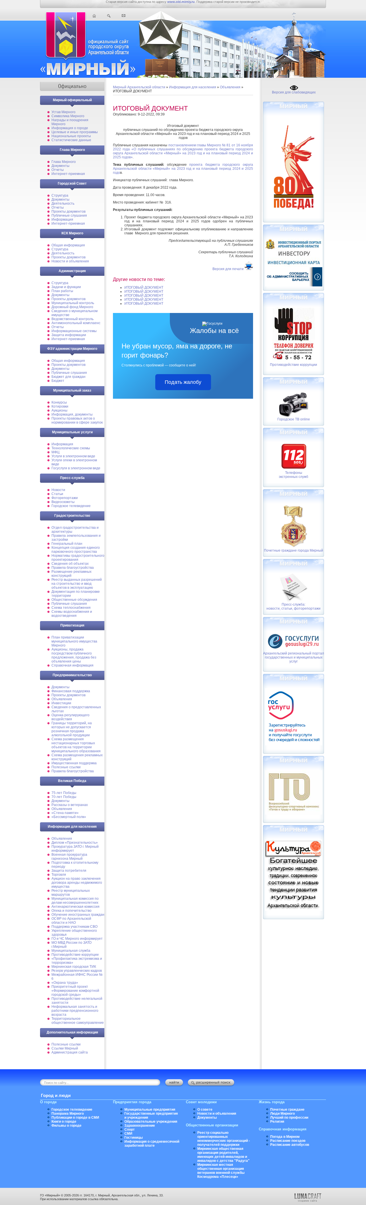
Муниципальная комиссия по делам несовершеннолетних (75, 901)
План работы (62, 291)
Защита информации (68, 335)
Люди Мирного (282, 1114)
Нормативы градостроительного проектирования (77, 558)
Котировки (59, 406)
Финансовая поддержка (70, 691)
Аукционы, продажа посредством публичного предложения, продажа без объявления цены (73, 655)
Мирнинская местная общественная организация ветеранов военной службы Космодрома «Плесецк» (220, 1171)
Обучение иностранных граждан (77, 915)
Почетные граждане (287, 1110)
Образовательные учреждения (150, 1122)
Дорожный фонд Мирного (72, 307)
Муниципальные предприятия (149, 1110)
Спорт (129, 1130)
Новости (58, 490)
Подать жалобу (183, 382)
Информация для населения (192, 87)
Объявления (61, 699)
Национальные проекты (71, 136)
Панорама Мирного (67, 1114)
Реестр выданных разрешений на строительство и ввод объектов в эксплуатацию (76, 584)
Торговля (58, 875)
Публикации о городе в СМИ (75, 1118)
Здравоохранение (139, 1126)
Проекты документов (68, 212)
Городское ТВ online (293, 419)
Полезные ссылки (66, 767)
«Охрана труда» (64, 983)
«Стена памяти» (65, 813)
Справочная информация (72, 665)
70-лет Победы (63, 797)
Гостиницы (133, 1138)
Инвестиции (61, 703)
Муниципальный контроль (72, 303)
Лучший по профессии (289, 1118)
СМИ (128, 1134)
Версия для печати (228, 269)
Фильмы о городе (66, 1126)
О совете (204, 1110)
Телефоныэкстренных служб (293, 475)
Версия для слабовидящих (294, 92)
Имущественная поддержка (74, 763)
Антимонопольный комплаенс (75, 323)
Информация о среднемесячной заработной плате (151, 1144)
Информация (62, 220)
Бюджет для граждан (68, 377)
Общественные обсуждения (74, 600)
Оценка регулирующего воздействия (70, 717)
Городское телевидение (71, 506)
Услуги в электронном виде (73, 456)
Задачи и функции (66, 287)
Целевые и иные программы (74, 132)
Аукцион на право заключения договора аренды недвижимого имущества (76, 883)
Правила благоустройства (72, 568)
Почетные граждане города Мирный (293, 550)
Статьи (57, 494)
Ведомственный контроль (72, 319)
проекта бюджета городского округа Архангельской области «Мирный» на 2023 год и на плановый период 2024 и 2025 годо (183, 169)
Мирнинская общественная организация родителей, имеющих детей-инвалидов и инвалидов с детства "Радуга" (223, 1155)
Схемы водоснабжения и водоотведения (71, 614)
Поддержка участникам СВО (74, 927)
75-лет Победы (63, 793)
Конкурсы (59, 402)
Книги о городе (63, 1122)
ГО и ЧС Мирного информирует (77, 939)
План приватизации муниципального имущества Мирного (74, 641)
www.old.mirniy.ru (181, 1)
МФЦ (55, 452)
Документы (60, 166)
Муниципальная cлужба (70, 951)
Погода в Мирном (285, 1137)
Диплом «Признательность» (74, 843)
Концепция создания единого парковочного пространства (75, 550)
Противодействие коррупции (75, 955)
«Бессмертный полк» (68, 817)
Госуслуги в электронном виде (75, 468)
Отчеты (57, 170)
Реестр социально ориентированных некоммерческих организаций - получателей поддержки (223, 1139)
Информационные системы (74, 331)
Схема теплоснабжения (71, 608)
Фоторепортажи (64, 498)
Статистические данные (71, 140)
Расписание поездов (287, 1141)
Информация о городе (69, 128)
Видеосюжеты (63, 502)
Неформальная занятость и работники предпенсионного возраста (74, 1011)
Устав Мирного (63, 112)
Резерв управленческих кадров (76, 971)
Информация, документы (72, 414)
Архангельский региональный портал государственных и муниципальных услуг (293, 657)
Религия (277, 1122)
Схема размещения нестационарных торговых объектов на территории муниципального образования (76, 745)
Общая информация (68, 245)
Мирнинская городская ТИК (73, 967)
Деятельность (62, 204)
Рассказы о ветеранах (69, 805)
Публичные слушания (69, 216)
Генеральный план (66, 544)
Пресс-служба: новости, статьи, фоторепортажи (293, 606)
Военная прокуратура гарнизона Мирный (69, 857)
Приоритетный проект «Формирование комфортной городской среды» (75, 991)
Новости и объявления (70, 261)
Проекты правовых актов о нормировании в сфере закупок (77, 420)
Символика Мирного (67, 116)
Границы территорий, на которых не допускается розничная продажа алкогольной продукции (71, 729)
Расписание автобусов (289, 1145)
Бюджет (57, 381)
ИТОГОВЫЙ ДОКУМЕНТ (143, 288)
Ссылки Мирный (64, 1048)
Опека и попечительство (71, 911)
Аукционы (59, 410)
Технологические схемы (70, 448)
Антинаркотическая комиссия (75, 907)
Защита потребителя (68, 871)
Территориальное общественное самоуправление (77, 1021)
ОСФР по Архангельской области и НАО (71, 921)
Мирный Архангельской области (139, 87)
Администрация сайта (69, 1052)
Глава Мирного (63, 162)
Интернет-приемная (68, 174)
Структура (59, 195)
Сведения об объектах (70, 564)
